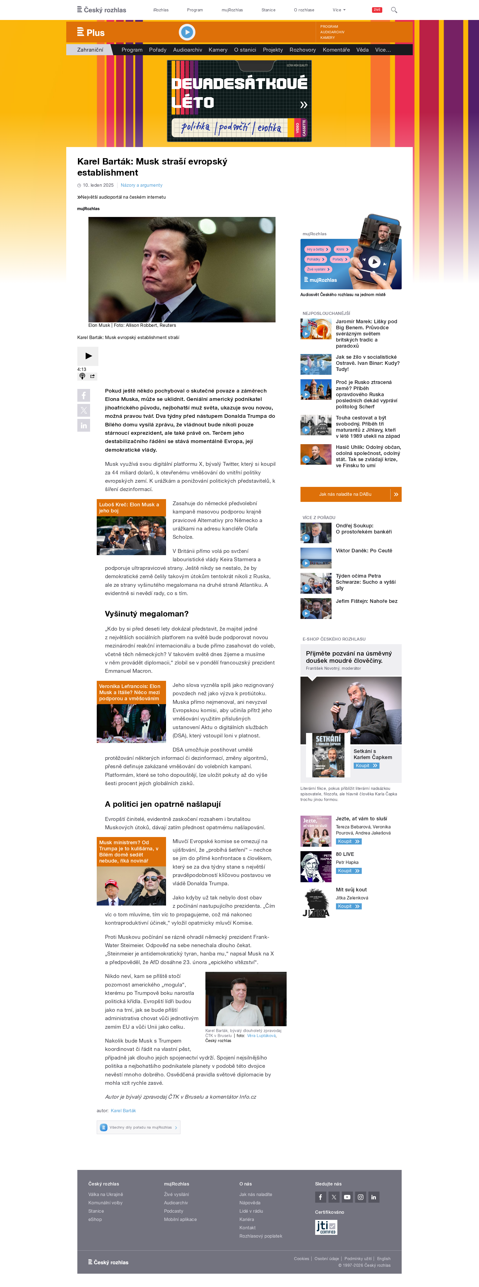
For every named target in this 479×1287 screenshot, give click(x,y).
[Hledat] (394, 10)
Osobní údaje (327, 1258)
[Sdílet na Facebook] (83, 395)
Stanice (269, 10)
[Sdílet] (92, 377)
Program (195, 10)
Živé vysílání (316, 269)
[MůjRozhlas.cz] (88, 209)
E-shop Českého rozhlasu (334, 639)
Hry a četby (315, 249)
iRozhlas (161, 10)
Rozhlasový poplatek (261, 1236)
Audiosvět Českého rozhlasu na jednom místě (343, 294)
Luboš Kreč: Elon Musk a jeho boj (129, 508)
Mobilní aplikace (180, 1219)
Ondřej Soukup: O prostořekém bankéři (364, 529)
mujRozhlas (232, 10)
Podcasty (174, 1211)
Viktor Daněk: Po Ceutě (364, 550)
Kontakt (248, 1227)
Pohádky (313, 259)
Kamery (327, 38)
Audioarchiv (332, 32)
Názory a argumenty (142, 185)
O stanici (245, 50)
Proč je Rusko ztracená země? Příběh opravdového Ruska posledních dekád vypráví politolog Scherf (367, 394)
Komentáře (336, 50)
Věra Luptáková (261, 1035)
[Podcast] (82, 377)
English (384, 1258)
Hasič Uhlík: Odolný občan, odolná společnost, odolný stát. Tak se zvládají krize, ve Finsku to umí (368, 456)
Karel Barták (123, 1110)
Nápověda (250, 1202)
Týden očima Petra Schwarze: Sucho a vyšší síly (366, 582)
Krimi (340, 249)
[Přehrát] (87, 356)
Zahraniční (90, 50)
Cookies (301, 1258)
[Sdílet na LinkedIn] (83, 425)
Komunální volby (105, 1202)
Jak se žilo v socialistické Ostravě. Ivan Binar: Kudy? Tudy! (368, 363)
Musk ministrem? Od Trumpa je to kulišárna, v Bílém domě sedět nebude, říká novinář (128, 852)
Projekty (273, 50)
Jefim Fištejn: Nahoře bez (367, 601)
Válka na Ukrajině (105, 1194)
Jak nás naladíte (256, 1194)
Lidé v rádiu (251, 1211)
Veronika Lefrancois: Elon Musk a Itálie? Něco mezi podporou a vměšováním (129, 692)
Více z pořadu (319, 517)
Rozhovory (303, 50)
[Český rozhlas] (101, 10)
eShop (95, 1219)
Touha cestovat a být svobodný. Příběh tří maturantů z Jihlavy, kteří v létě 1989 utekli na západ (368, 427)
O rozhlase (304, 10)
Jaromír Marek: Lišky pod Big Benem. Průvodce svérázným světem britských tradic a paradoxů (367, 333)
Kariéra (247, 1219)
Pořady (158, 50)
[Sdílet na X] (83, 410)
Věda (362, 50)
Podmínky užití (358, 1258)
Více (383, 50)
